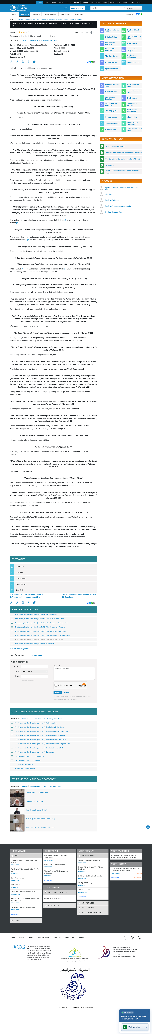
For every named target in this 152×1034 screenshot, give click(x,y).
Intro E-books (65, 14)
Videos (35, 14)
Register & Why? (77, 8)
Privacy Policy (70, 937)
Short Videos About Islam (134, 130)
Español (53, 2)
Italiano (105, 2)
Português (85, 2)
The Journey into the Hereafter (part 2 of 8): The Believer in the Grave (39, 619)
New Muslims (110, 130)
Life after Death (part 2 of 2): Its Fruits (28, 760)
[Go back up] (148, 827)
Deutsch (69, 2)
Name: (17, 666)
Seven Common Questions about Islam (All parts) (122, 171)
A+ (93, 32)
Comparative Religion (132, 50)
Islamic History (133, 62)
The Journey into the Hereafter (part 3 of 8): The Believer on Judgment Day (41, 623)
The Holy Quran (111, 56)
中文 (92, 2)
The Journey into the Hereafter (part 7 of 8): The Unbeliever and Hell (39, 639)
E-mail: (17, 676)
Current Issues (111, 62)
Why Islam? (110, 165)
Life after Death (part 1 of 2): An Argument (29, 756)
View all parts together (19, 649)
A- (87, 32)
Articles (23, 14)
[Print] (23, 62)
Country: (17, 671)
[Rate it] (11, 62)
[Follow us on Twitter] (132, 938)
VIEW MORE (15, 914)
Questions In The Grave (34, 801)
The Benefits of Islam (133, 31)
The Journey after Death (32, 19)
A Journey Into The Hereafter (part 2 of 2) (40, 827)
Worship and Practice (110, 43)
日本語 (98, 2)
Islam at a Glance (50, 14)
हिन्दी (119, 2)
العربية (46, 2)
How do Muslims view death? (36, 810)
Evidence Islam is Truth (112, 31)
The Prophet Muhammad (132, 56)
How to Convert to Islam (134, 37)
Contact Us (130, 14)
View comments (36, 655)
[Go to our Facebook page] (125, 938)
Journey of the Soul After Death (37, 793)
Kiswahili (125, 2)
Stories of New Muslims (111, 50)
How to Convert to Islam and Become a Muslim (123, 153)
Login (66, 8)
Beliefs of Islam (111, 37)
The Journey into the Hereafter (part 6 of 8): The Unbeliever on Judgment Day (26, 595)
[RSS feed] (139, 938)
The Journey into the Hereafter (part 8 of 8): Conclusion (79, 595)
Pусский (76, 2)
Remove (139, 873)
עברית (139, 2)
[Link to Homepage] (18, 8)
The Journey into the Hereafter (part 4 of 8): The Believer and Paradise (40, 627)
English (40, 2)
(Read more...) (15, 865)
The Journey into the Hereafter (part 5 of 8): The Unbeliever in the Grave (40, 631)
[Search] (124, 8)
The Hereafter (19, 19)
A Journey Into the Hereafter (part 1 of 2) (40, 819)
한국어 (132, 2)
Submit (58, 692)
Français (61, 2)
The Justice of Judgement (24, 764)
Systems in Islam (111, 69)
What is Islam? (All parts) (115, 146)
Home (14, 14)
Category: (15, 40)
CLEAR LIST (137, 877)
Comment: (57, 666)
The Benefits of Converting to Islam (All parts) (123, 159)
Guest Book (79, 14)
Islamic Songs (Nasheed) (132, 123)
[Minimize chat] (148, 1011)
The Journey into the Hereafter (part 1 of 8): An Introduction (36, 614)
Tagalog (112, 2)
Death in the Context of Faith (25, 769)
